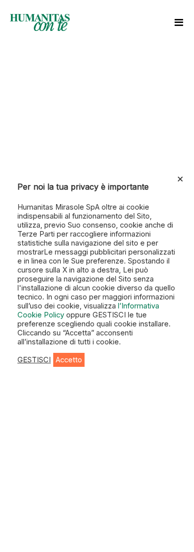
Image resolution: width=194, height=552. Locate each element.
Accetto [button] (69, 359)
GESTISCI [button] (34, 359)
